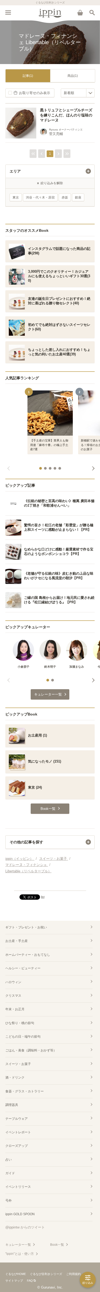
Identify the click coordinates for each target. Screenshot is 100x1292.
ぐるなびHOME (15, 1274)
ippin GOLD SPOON (20, 1214)
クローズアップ (16, 1146)
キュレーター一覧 (18, 1245)
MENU (8, 12)
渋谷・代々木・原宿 (40, 197)
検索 (92, 12)
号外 (8, 1200)
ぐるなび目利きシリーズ (46, 1274)
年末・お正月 (15, 1009)
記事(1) (28, 76)
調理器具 (11, 1105)
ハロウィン (13, 982)
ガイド (10, 1173)
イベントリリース (18, 1187)
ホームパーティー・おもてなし (27, 955)
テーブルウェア (16, 1119)
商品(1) (72, 76)
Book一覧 (57, 1245)
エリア (15, 171)
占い (8, 1159)
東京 (16, 197)
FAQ (30, 1280)
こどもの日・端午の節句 (23, 1036)
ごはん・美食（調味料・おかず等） (31, 1050)
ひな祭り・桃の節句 (19, 1023)
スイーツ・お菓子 (18, 1064)
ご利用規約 (73, 1274)
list (43, 896)
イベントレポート (18, 1132)
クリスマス (13, 996)
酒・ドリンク (15, 1077)
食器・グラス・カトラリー (24, 1091)
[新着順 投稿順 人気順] (78, 93)
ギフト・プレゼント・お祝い (26, 927)
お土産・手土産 (16, 941)
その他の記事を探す (26, 842)
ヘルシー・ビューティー (23, 968)
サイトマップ (14, 1280)
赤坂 (65, 197)
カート (80, 12)
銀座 (78, 197)
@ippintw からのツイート (25, 1227)
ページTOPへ (50, 884)
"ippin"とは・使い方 (19, 1254)
